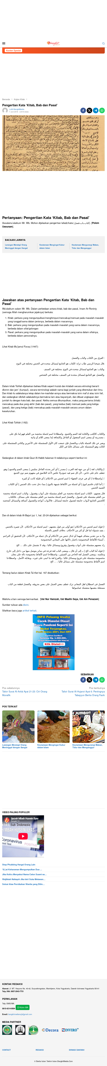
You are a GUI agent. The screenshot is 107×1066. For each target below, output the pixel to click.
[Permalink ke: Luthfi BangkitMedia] (5, 110)
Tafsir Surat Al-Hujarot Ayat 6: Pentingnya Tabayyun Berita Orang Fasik (83, 691)
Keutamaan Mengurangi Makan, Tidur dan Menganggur (87, 746)
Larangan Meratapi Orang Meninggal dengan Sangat (14, 746)
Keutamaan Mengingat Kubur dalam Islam (51, 746)
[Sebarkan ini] (83, 110)
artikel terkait (29, 610)
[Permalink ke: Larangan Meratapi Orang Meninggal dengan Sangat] (18, 726)
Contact (6, 1050)
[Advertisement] (53, 19)
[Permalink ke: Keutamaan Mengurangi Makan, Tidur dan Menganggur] (88, 726)
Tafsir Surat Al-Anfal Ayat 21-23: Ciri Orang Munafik (24, 691)
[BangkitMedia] (53, 43)
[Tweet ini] (89, 110)
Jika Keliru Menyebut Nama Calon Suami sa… (24, 874)
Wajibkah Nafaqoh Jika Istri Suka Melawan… (23, 879)
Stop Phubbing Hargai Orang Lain (18, 864)
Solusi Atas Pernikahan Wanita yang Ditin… (23, 884)
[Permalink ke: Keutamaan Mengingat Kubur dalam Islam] (53, 726)
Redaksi (40, 1050)
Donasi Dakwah (76, 1050)
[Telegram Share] (96, 110)
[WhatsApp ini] (102, 110)
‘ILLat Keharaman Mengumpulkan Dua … (22, 869)
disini (25, 604)
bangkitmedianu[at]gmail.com (20, 1014)
